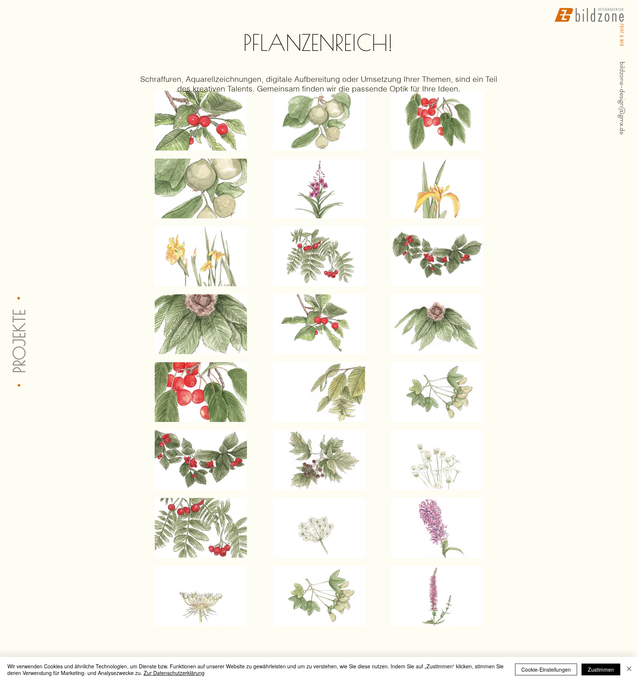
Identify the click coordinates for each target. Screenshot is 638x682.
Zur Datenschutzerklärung (174, 672)
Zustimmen (601, 669)
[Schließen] (629, 669)
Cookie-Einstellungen (546, 669)
